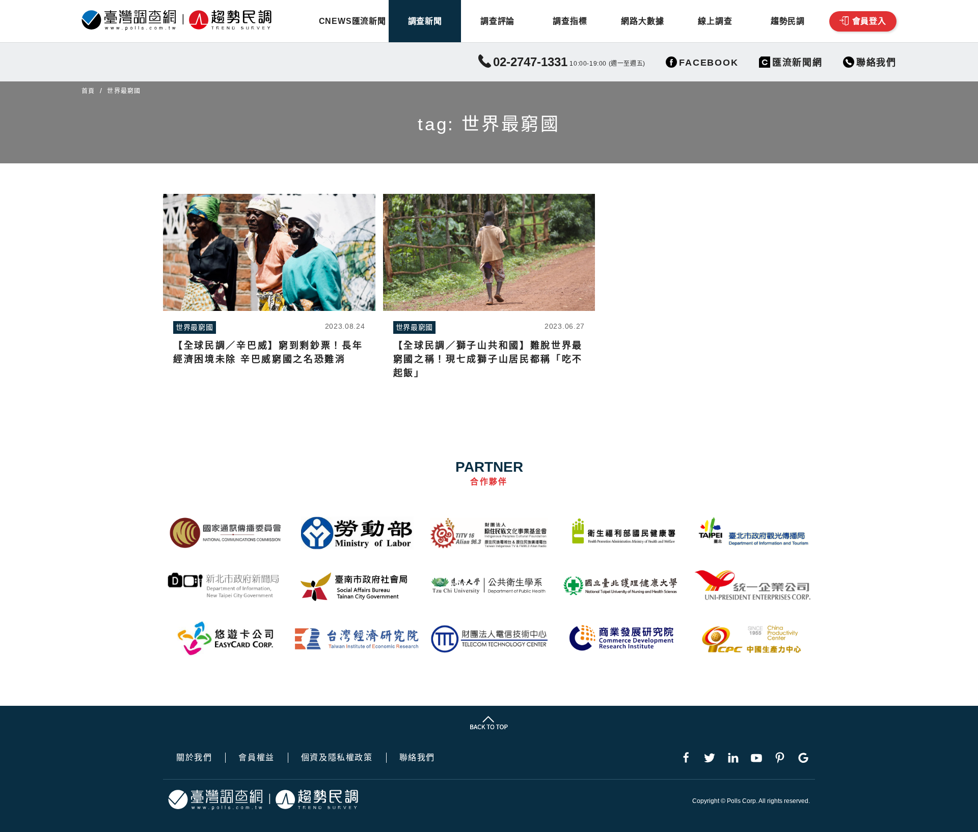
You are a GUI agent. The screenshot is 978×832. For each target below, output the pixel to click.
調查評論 (497, 21)
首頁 (88, 91)
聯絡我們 (417, 758)
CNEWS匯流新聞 (352, 21)
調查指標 (570, 21)
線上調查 (715, 21)
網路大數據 (642, 21)
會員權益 (256, 758)
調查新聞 (425, 21)
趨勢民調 (788, 21)
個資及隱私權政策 (337, 758)
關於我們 (194, 758)
